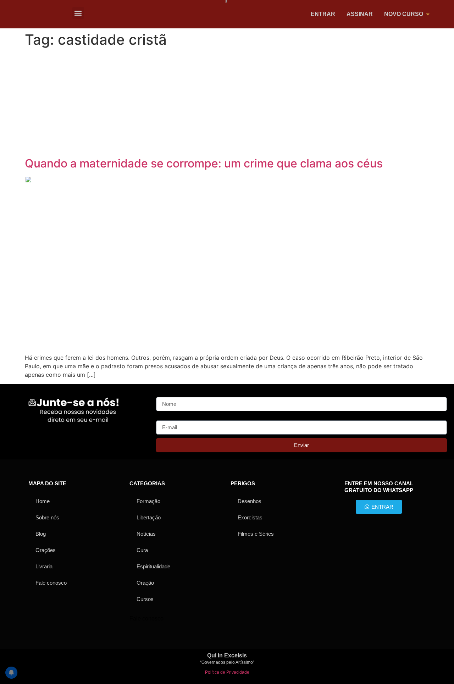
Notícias (146, 534)
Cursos (145, 599)
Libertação (149, 517)
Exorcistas (250, 517)
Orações (45, 550)
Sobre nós (47, 517)
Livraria (43, 566)
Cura (142, 550)
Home (42, 501)
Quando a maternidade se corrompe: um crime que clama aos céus (204, 163)
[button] (78, 13)
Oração (145, 583)
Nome (163, 394)
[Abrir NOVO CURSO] (428, 14)
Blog (40, 534)
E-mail (164, 417)
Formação (148, 501)
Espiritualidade (153, 566)
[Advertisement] (227, 103)
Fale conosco (51, 583)
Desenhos (249, 501)
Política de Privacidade (227, 672)
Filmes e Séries (256, 534)
